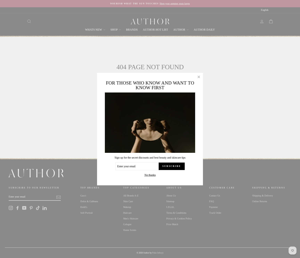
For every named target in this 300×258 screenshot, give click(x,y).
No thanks (150, 175)
